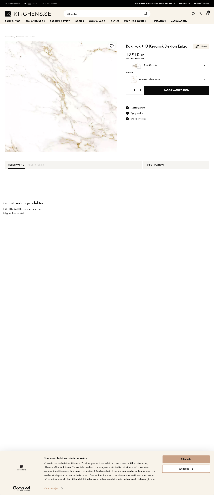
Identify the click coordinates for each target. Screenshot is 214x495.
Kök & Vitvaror (35, 21)
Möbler (79, 21)
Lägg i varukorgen (176, 90)
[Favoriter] (193, 13)
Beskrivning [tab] (16, 164)
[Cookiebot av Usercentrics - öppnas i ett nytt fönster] (21, 488)
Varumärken (179, 21)
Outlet (115, 21)
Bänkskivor (12, 21)
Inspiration (158, 21)
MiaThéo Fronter (135, 21)
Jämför (204, 46)
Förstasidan (9, 36)
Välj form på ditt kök (135, 58)
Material (129, 72)
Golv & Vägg (97, 21)
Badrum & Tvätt (60, 21)
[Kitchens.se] (28, 14)
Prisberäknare (201, 3)
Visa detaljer (51, 488)
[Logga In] (200, 13)
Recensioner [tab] (36, 164)
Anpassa (184, 468)
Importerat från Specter (25, 36)
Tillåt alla (186, 459)
